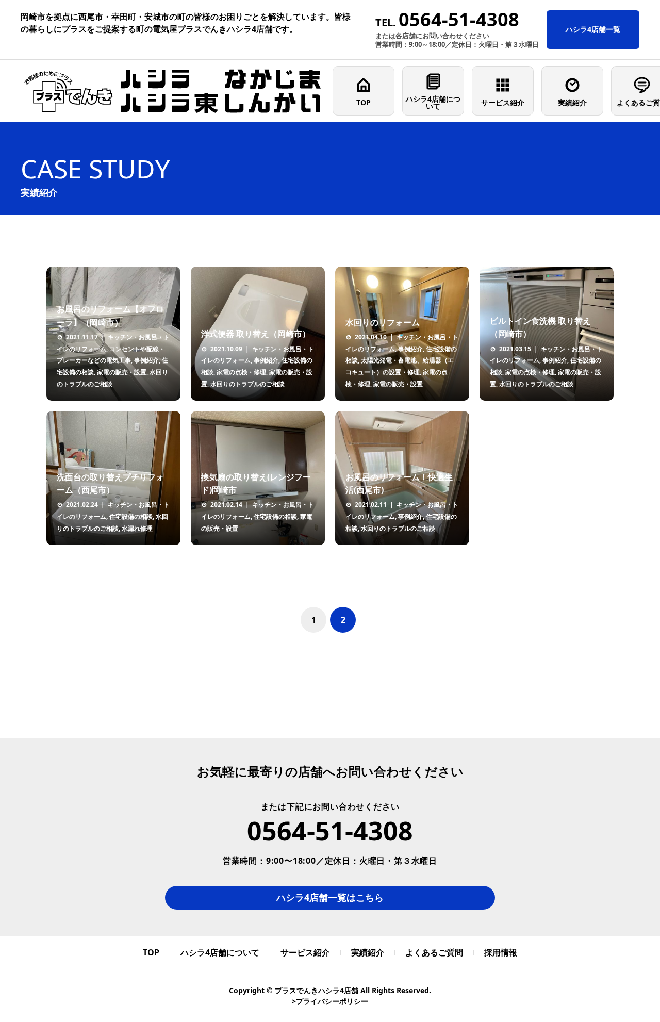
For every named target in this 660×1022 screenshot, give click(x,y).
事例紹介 (146, 360)
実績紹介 (572, 102)
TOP (363, 102)
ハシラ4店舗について (433, 102)
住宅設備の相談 (131, 516)
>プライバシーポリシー (330, 1001)
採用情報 (500, 952)
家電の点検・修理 (241, 372)
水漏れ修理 (137, 528)
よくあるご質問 (434, 952)
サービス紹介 (502, 102)
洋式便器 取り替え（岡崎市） (255, 333)
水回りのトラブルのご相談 (247, 384)
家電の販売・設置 (121, 372)
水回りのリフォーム (382, 322)
